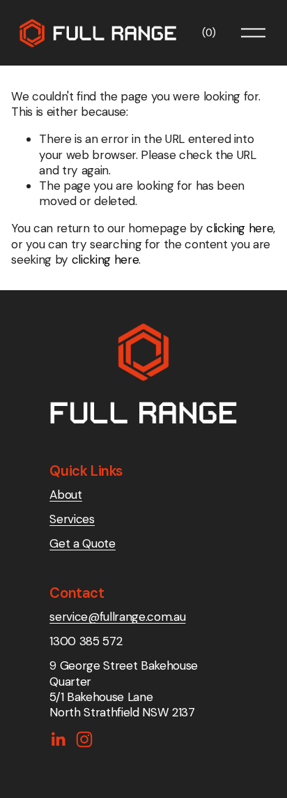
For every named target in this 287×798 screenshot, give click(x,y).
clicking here (240, 228)
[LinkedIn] (57, 739)
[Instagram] (84, 739)
